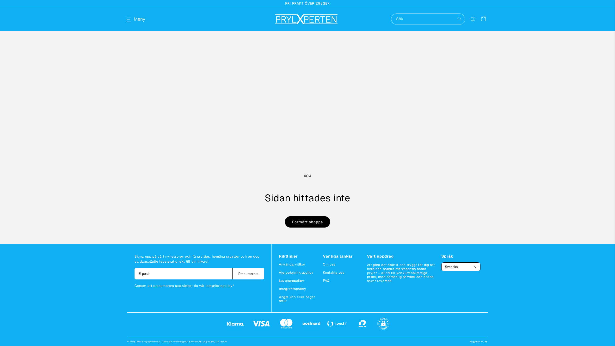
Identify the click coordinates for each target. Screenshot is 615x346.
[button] (132, 19)
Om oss (329, 264)
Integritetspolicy (292, 289)
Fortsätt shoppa (307, 222)
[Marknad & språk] (472, 19)
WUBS (484, 341)
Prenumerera (248, 274)
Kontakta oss (333, 272)
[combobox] (428, 19)
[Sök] (459, 19)
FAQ (326, 280)
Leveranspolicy (291, 280)
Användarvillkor (292, 264)
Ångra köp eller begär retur (297, 299)
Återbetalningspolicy (296, 272)
